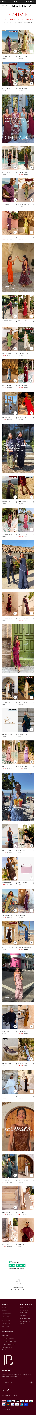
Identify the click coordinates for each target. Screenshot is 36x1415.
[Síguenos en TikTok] (8, 1390)
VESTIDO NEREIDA (23, 1096)
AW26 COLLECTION (8, 1)
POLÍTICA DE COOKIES (8, 1338)
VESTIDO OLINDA (23, 56)
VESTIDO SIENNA (6, 883)
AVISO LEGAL (5, 1335)
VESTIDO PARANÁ (23, 172)
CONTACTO (23, 1316)
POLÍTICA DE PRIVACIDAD (9, 1341)
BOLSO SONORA (22, 883)
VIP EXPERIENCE (6, 1314)
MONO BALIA (21, 915)
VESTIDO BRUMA (6, 385)
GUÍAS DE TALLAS (6, 1320)
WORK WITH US (6, 1323)
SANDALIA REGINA (23, 502)
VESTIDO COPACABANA (24, 947)
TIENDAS (4, 1311)
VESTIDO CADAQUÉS (7, 947)
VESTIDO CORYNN (23, 321)
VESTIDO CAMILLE (7, 766)
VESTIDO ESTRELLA (23, 618)
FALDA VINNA (5, 1244)
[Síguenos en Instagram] (3, 1390)
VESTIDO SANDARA (7, 534)
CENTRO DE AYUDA (25, 1308)
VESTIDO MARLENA (23, 1180)
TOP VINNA (21, 1212)
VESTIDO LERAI (22, 766)
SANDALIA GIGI (6, 1212)
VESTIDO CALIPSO (23, 237)
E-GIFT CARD (5, 1326)
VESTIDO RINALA (6, 237)
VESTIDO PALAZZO (7, 1180)
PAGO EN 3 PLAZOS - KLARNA (7, 1348)
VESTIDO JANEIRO (7, 915)
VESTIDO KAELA (22, 88)
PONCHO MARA (22, 734)
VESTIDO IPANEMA (23, 1031)
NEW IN (22, 1)
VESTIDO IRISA (6, 172)
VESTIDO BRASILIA (7, 88)
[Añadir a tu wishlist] (17, 56)
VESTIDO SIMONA (23, 534)
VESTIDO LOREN (6, 418)
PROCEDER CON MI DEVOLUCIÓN (25, 1312)
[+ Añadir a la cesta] (15, 51)
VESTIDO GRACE (22, 702)
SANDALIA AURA (6, 1063)
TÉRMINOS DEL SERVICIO (8, 1344)
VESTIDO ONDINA (6, 850)
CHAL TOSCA (5, 204)
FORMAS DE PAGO (25, 1319)
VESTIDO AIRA (6, 56)
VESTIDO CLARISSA (23, 204)
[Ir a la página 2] (22, 1252)
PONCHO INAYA (6, 1096)
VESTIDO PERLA (22, 418)
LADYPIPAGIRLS (6, 1317)
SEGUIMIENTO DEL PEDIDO (25, 1322)
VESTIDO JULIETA (23, 353)
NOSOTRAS (5, 1308)
